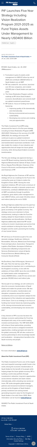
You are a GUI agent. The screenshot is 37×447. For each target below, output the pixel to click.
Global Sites (8, 424)
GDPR (28, 436)
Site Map (27, 439)
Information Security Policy (15, 439)
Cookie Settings (18, 441)
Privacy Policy (20, 436)
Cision (22, 444)
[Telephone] (34, 3)
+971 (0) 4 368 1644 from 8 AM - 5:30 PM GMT (18, 429)
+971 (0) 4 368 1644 (7, 418)
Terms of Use (10, 436)
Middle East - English (8, 43)
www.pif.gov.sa (22, 351)
